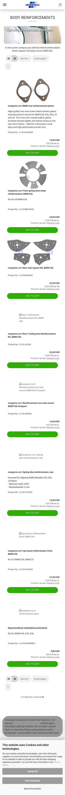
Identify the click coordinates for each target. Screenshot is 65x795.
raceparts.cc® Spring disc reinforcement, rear (31, 472)
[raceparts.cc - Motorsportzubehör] (32, 4)
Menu (4, 4)
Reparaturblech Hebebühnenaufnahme (27, 628)
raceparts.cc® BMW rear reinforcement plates (31, 106)
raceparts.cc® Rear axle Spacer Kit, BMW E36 (30, 268)
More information (32, 788)
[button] (9, 58)
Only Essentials (32, 780)
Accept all (33, 771)
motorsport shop (31, 723)
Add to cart (32, 153)
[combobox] (24, 58)
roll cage (18, 723)
